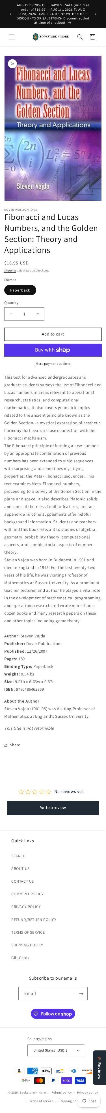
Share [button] (15, 744)
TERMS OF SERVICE (28, 932)
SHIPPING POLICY (27, 945)
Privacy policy (87, 1092)
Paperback (20, 290)
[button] (11, 37)
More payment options (53, 363)
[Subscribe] (81, 993)
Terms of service (41, 1101)
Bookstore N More (33, 1092)
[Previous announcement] (10, 14)
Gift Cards (20, 957)
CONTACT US (22, 881)
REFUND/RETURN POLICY (34, 919)
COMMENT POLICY (27, 893)
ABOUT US (20, 868)
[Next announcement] (95, 14)
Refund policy (62, 1092)
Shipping (10, 270)
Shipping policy (70, 1101)
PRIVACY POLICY (26, 906)
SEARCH (18, 855)
